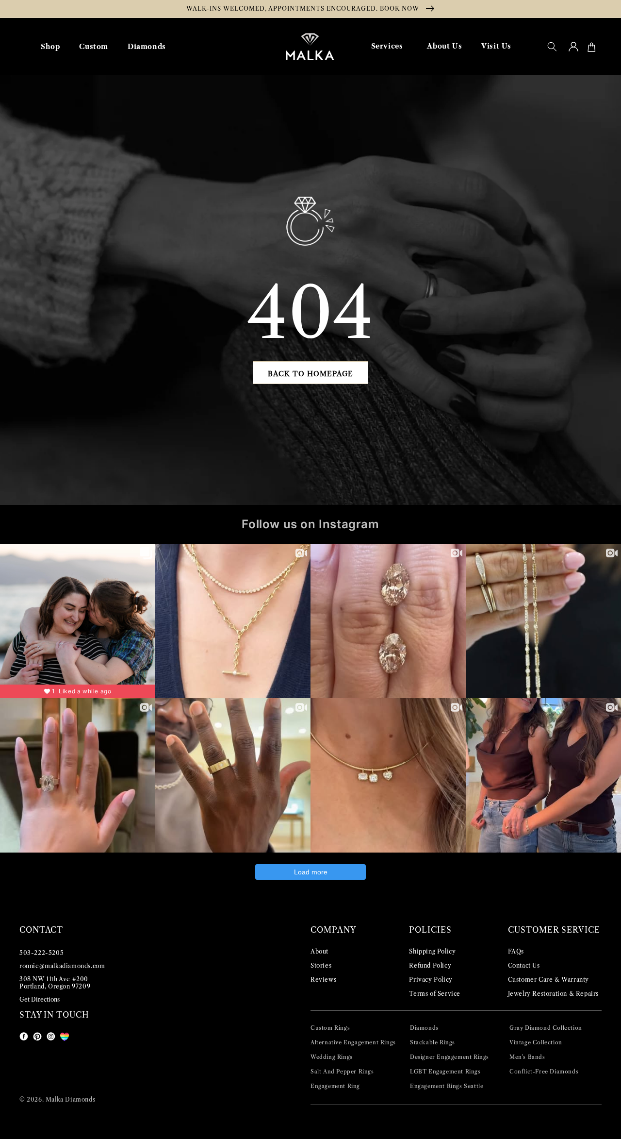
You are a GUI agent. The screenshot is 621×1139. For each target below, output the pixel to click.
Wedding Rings (331, 1057)
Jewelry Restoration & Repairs (553, 993)
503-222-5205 (41, 952)
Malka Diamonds (70, 1099)
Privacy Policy (430, 979)
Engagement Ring (335, 1086)
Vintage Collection (535, 1042)
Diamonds (424, 1027)
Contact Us (524, 965)
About (319, 951)
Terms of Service (434, 993)
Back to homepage (310, 373)
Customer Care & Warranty (548, 979)
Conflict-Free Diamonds (543, 1071)
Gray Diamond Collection (545, 1027)
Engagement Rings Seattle (446, 1086)
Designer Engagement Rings (449, 1057)
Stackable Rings (432, 1042)
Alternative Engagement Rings (353, 1042)
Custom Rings (330, 1027)
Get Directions (39, 999)
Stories (320, 965)
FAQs (516, 951)
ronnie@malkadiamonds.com (62, 966)
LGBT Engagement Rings (445, 1071)
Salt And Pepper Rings (342, 1071)
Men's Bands (527, 1057)
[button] (552, 46)
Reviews (323, 979)
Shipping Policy (432, 951)
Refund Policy (430, 965)
